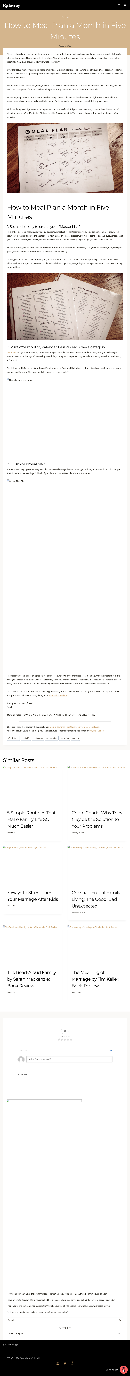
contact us (11, 1345)
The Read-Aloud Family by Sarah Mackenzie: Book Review (31, 979)
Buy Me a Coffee (96, 730)
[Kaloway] (11, 5)
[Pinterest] (72, 1363)
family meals (38, 738)
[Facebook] (65, 1363)
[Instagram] (57, 1363)
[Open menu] (119, 5)
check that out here (58, 695)
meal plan (65, 738)
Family (65, 17)
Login (110, 1050)
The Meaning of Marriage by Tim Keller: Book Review (95, 979)
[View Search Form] (125, 5)
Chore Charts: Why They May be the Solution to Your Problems (97, 819)
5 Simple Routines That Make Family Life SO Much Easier (74, 727)
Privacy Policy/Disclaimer (21, 1358)
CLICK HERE (12, 352)
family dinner (13, 738)
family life (26, 738)
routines (75, 738)
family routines (51, 738)
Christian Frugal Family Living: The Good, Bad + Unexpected (96, 899)
